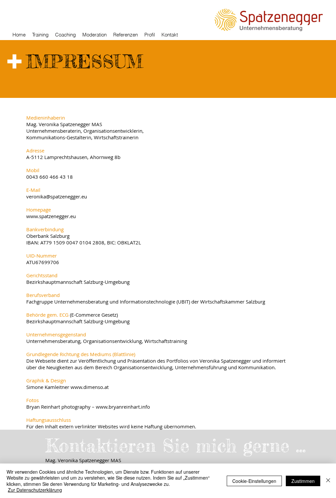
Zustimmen (303, 481)
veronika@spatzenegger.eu (56, 196)
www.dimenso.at (90, 387)
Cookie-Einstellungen (254, 481)
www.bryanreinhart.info (123, 406)
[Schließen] (328, 481)
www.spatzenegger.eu (51, 216)
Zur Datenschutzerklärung (35, 490)
